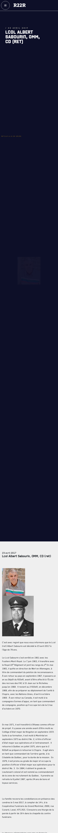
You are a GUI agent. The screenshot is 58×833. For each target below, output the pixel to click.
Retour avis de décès (15, 109)
